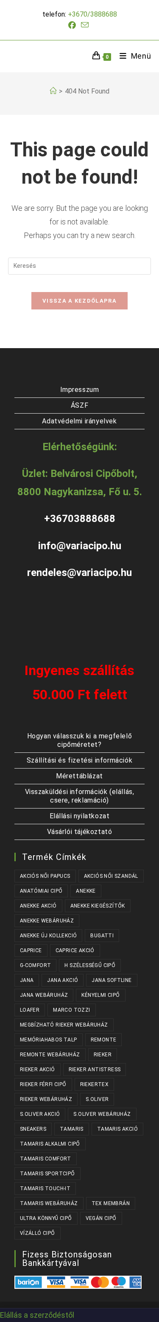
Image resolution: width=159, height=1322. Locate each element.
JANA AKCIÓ (62, 980)
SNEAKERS (33, 1129)
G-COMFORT (35, 965)
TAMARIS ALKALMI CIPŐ (50, 1144)
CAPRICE (31, 950)
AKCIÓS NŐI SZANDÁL (111, 876)
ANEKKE (85, 891)
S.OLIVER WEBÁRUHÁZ (102, 1114)
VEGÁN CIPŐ (101, 1218)
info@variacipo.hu (79, 546)
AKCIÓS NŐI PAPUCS (45, 876)
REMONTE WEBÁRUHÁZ (50, 1055)
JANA (27, 980)
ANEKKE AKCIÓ (38, 906)
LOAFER (29, 1010)
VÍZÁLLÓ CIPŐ (37, 1233)
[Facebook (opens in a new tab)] (73, 25)
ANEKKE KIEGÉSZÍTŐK (97, 906)
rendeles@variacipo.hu (79, 573)
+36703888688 (79, 519)
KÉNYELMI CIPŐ (100, 995)
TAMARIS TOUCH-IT (45, 1189)
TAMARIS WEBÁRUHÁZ (49, 1203)
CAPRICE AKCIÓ (75, 950)
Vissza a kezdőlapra (79, 301)
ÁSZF (79, 405)
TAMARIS (72, 1129)
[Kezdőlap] (53, 91)
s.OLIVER (97, 1099)
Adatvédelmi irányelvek (79, 421)
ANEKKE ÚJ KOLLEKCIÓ (48, 936)
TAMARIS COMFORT (45, 1159)
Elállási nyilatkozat (80, 816)
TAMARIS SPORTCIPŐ (47, 1174)
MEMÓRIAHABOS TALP (48, 1040)
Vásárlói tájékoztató (79, 832)
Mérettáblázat (79, 776)
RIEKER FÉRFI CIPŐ (43, 1084)
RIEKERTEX (94, 1084)
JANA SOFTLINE (111, 980)
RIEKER (103, 1055)
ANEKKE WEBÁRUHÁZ (47, 921)
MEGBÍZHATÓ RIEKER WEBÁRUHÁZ (64, 1025)
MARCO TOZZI (71, 1010)
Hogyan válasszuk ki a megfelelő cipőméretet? (79, 740)
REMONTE (104, 1040)
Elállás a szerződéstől (37, 1315)
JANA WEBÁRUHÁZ (44, 995)
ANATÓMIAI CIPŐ (41, 891)
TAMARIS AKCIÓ (117, 1129)
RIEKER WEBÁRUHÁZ (46, 1099)
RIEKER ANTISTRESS (95, 1069)
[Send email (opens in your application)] (84, 25)
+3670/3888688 (92, 14)
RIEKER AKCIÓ (37, 1069)
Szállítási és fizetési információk (79, 760)
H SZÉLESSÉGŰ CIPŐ (89, 965)
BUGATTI (102, 936)
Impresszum (79, 390)
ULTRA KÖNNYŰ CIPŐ (46, 1218)
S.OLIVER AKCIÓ (40, 1114)
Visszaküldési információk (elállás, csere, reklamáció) (79, 796)
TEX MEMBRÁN (111, 1203)
